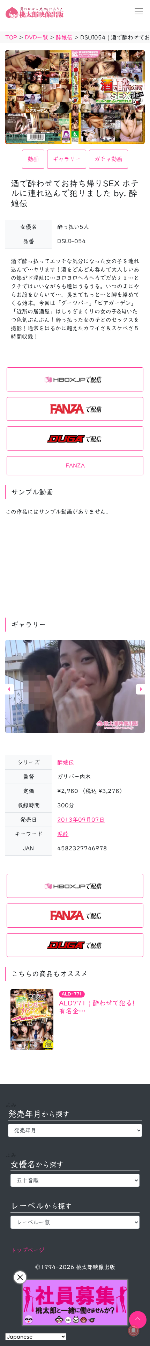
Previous (8, 689)
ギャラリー (67, 159)
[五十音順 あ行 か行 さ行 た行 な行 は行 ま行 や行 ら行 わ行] (75, 1180)
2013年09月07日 (81, 819)
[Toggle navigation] (136, 11)
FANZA (75, 465)
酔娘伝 (65, 762)
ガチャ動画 (108, 159)
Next (141, 689)
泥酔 (62, 834)
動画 (33, 159)
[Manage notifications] (133, 1330)
